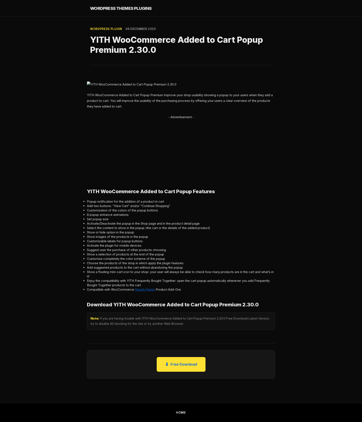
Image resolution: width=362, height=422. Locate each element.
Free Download (181, 364)
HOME (181, 412)
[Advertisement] (181, 149)
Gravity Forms (145, 289)
